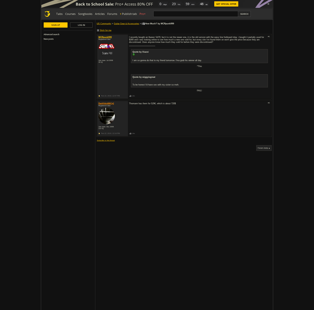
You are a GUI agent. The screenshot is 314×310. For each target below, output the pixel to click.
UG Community (104, 23)
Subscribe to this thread (106, 140)
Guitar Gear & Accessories (126, 23)
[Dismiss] (268, 4)
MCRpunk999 (105, 37)
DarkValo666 (104, 103)
